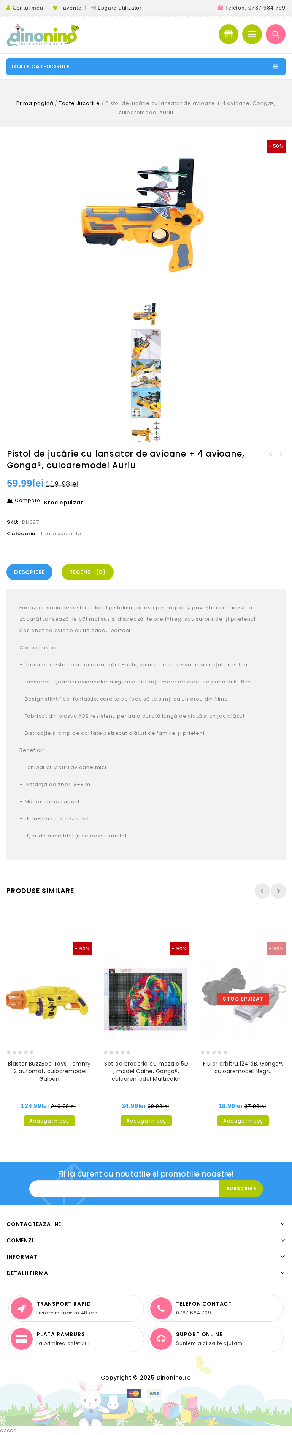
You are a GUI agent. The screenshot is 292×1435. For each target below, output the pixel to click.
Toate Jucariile (79, 103)
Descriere (29, 572)
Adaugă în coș (49, 1120)
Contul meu (28, 8)
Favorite (70, 8)
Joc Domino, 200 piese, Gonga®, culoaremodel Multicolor (280, 454)
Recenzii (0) (87, 572)
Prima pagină (35, 103)
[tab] (31, 572)
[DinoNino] (42, 35)
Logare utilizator (120, 8)
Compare (27, 500)
